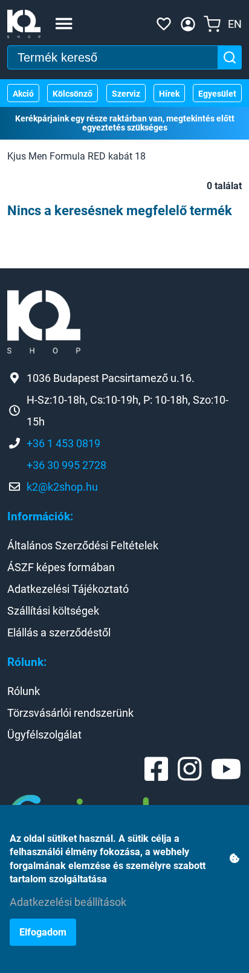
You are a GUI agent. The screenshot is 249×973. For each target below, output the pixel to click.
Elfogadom (42, 932)
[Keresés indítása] (230, 57)
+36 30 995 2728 (66, 465)
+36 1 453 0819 (63, 443)
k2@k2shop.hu (62, 486)
